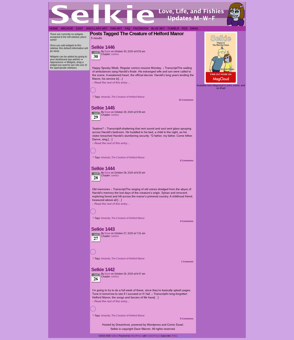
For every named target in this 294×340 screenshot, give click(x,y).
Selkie (114, 336)
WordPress (136, 336)
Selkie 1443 (103, 229)
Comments (186, 100)
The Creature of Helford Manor (128, 96)
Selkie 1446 (103, 47)
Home (54, 28)
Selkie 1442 (103, 269)
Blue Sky (158, 28)
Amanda (105, 96)
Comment (187, 261)
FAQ (127, 28)
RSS (184, 28)
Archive (67, 28)
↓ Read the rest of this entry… (111, 82)
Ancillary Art (97, 28)
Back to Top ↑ (184, 336)
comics (115, 54)
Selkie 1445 (103, 107)
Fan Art (116, 28)
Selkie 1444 (103, 168)
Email (194, 28)
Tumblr (173, 28)
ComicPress (153, 336)
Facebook (140, 28)
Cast (79, 28)
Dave (107, 51)
